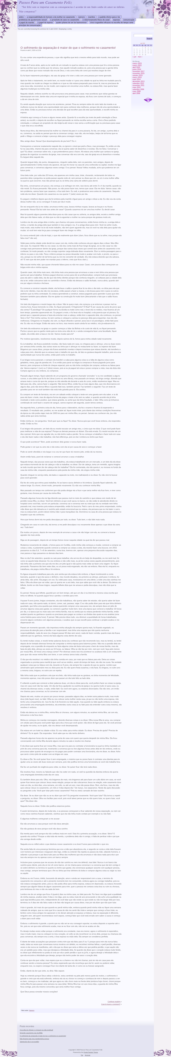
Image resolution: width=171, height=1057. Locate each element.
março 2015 (137, 77)
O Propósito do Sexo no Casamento (64, 20)
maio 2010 (137, 87)
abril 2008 (136, 93)
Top (82, 1055)
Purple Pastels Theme (91, 1052)
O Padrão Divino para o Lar (109, 17)
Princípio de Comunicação (29, 25)
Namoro (81, 17)
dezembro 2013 (138, 81)
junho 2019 (137, 69)
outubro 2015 (138, 75)
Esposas (116, 20)
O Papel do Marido (26, 23)
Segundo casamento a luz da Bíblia (31, 1033)
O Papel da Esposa (45, 23)
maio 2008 (137, 91)
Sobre (21, 17)
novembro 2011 (138, 85)
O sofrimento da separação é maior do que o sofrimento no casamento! (68, 47)
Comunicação (128, 20)
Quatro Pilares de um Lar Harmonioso (71, 23)
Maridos (91, 17)
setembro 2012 (138, 83)
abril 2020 (136, 67)
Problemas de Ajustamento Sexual (33, 20)
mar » (140, 57)
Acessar (87, 1055)
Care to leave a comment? (110, 1004)
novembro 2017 (138, 71)
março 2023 (137, 63)
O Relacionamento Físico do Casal (96, 20)
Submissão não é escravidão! (29, 1041)
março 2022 (137, 65)
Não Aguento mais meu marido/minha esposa (34, 1039)
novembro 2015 (138, 73)
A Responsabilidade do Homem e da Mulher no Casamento (51, 17)
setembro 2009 (138, 89)
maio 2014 (137, 79)
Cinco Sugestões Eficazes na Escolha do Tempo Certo (111, 23)
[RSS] (148, 100)
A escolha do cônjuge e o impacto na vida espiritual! (36, 1030)
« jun (134, 57)
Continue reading (114, 1002)
